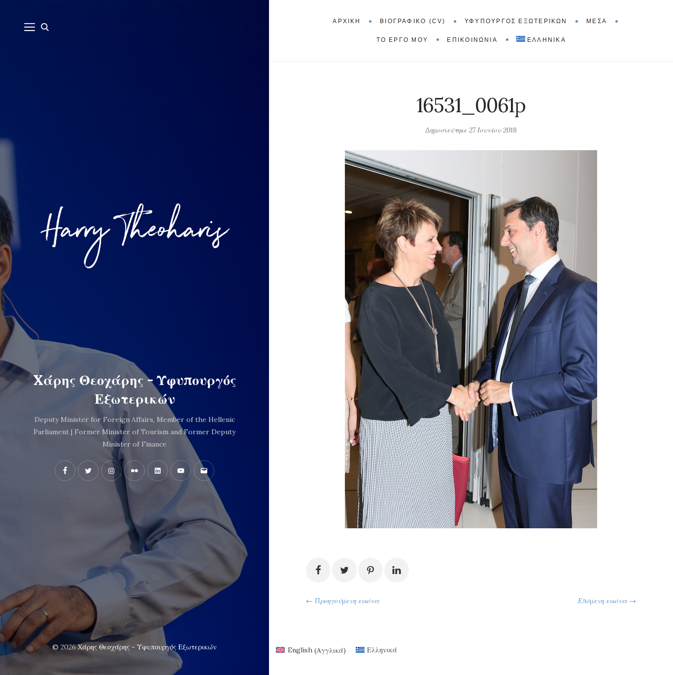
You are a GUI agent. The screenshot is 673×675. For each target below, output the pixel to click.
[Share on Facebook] (318, 570)
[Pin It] (370, 570)
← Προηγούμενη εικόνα (342, 600)
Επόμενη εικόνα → (607, 600)
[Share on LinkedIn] (396, 570)
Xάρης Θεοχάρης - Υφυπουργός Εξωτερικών (134, 389)
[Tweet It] (344, 570)
